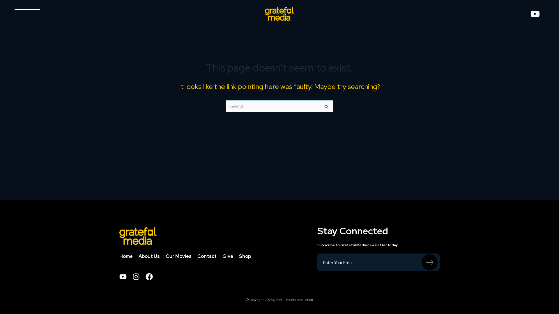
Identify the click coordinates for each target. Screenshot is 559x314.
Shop (245, 257)
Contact (207, 257)
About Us (149, 257)
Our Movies (179, 257)
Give (227, 257)
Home (126, 257)
